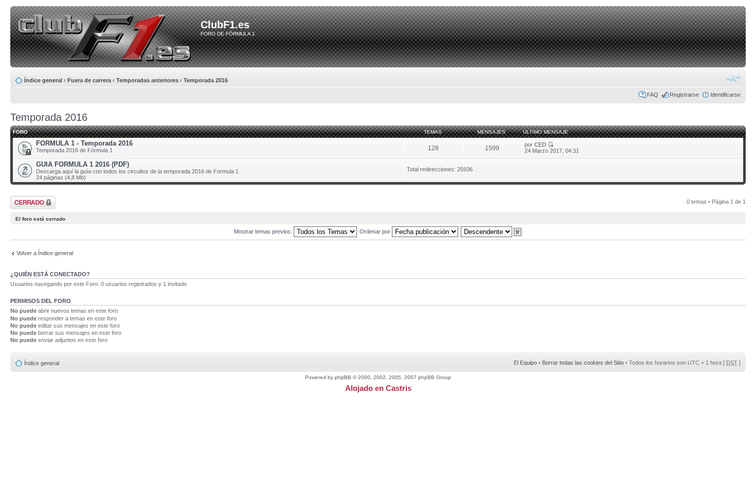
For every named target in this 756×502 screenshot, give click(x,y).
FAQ (652, 95)
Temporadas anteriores (147, 80)
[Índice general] (107, 37)
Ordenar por (375, 231)
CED (540, 144)
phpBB (343, 377)
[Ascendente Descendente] (492, 231)
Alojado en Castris (378, 388)
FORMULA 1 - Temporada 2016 (84, 143)
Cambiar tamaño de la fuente (733, 78)
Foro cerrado (26, 199)
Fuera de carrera (89, 80)
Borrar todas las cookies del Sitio (583, 363)
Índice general (43, 80)
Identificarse (725, 95)
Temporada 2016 (206, 80)
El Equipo (525, 363)
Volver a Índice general (44, 253)
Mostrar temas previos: (264, 231)
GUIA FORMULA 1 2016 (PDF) (82, 164)
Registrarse (684, 95)
